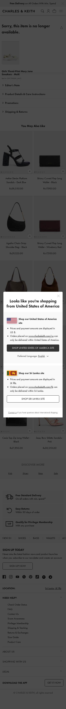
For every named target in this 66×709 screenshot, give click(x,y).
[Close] (58, 295)
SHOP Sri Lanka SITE (33, 398)
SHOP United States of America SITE (33, 347)
